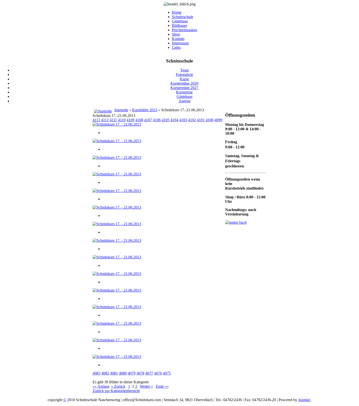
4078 (140, 373)
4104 (174, 120)
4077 (149, 373)
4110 (122, 120)
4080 (123, 373)
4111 (113, 120)
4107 (148, 120)
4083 (96, 373)
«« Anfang (101, 386)
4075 (167, 373)
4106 (157, 120)
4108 (139, 120)
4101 (201, 120)
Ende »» (162, 386)
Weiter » (146, 386)
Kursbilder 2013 (144, 110)
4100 (209, 120)
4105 (165, 120)
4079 (132, 373)
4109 (130, 120)
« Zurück (118, 386)
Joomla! (304, 400)
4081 (114, 373)
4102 (192, 120)
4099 (218, 120)
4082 (105, 373)
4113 (96, 120)
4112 (105, 120)
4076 (158, 373)
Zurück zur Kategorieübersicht (116, 391)
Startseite (121, 110)
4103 (183, 120)
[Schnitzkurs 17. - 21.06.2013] (117, 124)
